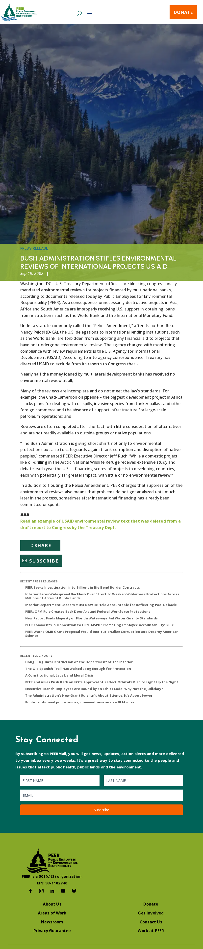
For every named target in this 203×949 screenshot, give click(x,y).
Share (42, 545)
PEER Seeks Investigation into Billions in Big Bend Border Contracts (82, 587)
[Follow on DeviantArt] (74, 890)
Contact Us (151, 922)
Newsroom (52, 922)
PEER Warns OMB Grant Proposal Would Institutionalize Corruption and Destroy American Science (101, 633)
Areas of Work (52, 913)
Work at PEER (151, 930)
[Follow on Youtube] (63, 890)
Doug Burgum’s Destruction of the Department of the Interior (79, 662)
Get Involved (151, 913)
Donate (183, 12)
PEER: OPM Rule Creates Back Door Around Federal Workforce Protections (87, 611)
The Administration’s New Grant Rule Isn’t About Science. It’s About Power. (89, 695)
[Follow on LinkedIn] (52, 890)
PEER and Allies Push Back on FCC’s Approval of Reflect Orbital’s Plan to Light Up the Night (101, 682)
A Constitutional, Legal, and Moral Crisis (59, 675)
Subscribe (44, 561)
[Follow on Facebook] (30, 890)
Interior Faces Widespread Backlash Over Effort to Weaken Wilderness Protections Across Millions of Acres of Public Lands (102, 596)
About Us (52, 904)
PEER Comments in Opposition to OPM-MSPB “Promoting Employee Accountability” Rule (99, 625)
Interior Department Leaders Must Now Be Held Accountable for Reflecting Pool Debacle (101, 605)
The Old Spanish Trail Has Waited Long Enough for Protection (78, 668)
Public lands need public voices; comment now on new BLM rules (79, 702)
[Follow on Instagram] (41, 890)
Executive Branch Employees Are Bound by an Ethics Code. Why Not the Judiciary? (94, 688)
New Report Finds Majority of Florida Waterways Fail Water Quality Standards (91, 618)
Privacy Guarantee (52, 930)
